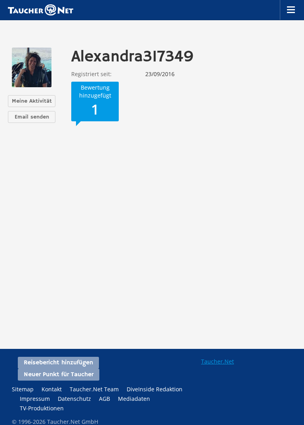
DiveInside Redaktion (154, 389)
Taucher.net (40, 9)
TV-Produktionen (42, 408)
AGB (104, 398)
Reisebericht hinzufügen (58, 363)
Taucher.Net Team (94, 389)
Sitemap (23, 389)
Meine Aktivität (32, 101)
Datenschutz (74, 398)
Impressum (35, 398)
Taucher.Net (217, 361)
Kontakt (52, 389)
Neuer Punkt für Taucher (58, 375)
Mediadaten (134, 398)
